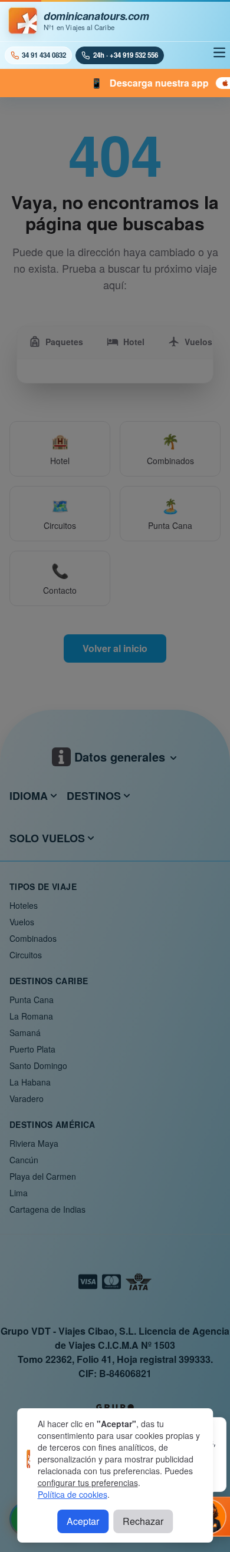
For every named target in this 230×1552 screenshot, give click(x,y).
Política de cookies (72, 1494)
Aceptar (83, 1521)
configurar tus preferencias (88, 1482)
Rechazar (143, 1521)
